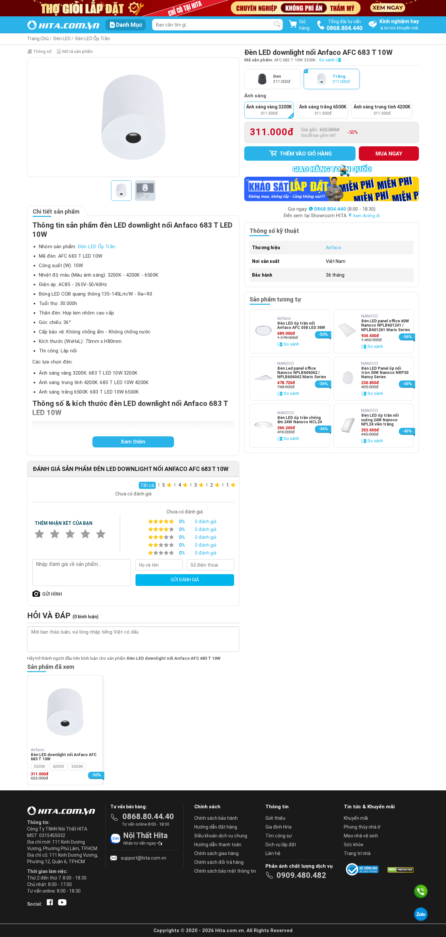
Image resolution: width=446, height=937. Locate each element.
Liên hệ (272, 853)
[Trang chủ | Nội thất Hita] (63, 25)
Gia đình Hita (278, 827)
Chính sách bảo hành (216, 818)
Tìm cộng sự (278, 835)
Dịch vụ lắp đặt (280, 844)
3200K (39, 766)
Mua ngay (388, 154)
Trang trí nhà (357, 853)
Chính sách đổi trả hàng (219, 862)
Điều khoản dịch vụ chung (220, 835)
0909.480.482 (301, 875)
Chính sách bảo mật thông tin (225, 871)
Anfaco (333, 247)
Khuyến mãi (356, 818)
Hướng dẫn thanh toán (217, 844)
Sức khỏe (353, 844)
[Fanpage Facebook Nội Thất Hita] (48, 904)
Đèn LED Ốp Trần (92, 38)
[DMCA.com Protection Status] (400, 869)
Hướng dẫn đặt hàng (215, 827)
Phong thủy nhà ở (362, 827)
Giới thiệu (275, 818)
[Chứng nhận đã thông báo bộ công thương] (363, 869)
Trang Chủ (38, 38)
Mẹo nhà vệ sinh (361, 835)
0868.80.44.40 (148, 816)
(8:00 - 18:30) (344, 209)
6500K (77, 766)
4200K (58, 766)
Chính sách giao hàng (216, 853)
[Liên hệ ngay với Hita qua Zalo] (420, 914)
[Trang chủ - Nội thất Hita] (63, 811)
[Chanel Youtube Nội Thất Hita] (61, 904)
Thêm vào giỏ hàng (305, 154)
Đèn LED (62, 38)
